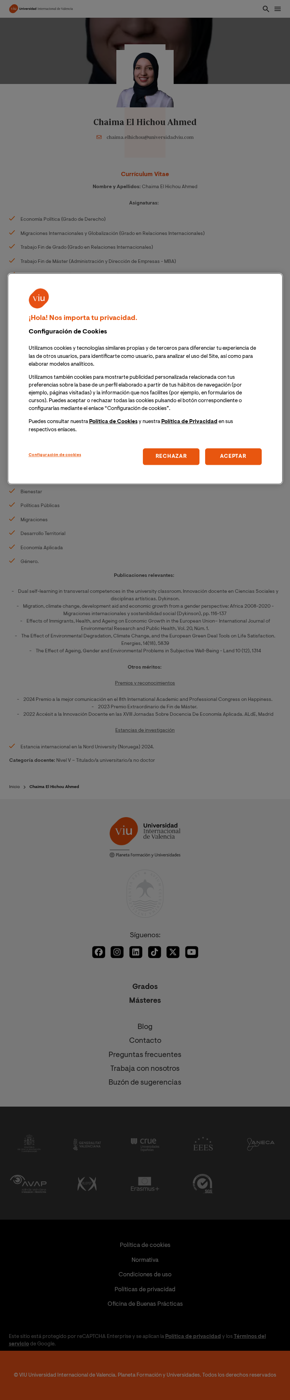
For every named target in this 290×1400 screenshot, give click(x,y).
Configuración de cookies (55, 455)
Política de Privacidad (189, 422)
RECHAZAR (171, 456)
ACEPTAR (233, 456)
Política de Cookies (113, 422)
